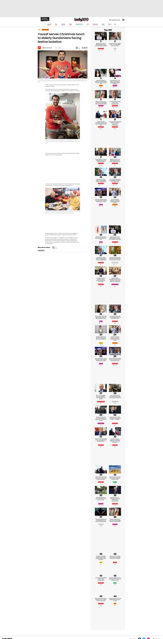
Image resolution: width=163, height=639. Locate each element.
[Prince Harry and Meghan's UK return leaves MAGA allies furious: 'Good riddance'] (115, 192)
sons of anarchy (101, 423)
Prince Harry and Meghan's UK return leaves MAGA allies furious (115, 201)
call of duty (101, 524)
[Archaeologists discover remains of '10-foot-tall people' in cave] (115, 570)
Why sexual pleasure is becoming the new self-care (101, 238)
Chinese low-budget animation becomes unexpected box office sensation (101, 558)
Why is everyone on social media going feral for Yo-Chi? (115, 599)
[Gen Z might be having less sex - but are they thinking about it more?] (101, 229)
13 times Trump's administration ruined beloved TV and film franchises (115, 440)
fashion (101, 85)
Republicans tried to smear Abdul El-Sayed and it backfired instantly (101, 44)
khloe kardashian (115, 284)
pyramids (115, 482)
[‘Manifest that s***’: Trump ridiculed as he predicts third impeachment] (115, 490)
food (115, 603)
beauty (101, 321)
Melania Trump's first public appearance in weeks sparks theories (115, 160)
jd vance (115, 562)
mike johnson (101, 603)
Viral (88, 24)
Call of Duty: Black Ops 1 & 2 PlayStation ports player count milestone (101, 520)
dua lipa (100, 204)
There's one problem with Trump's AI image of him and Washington (101, 440)
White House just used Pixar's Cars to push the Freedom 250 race (101, 478)
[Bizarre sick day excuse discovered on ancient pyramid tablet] (115, 469)
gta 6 (115, 48)
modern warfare (115, 401)
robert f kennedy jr (101, 401)
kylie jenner (101, 105)
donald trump (100, 126)
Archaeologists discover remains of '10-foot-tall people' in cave (115, 579)
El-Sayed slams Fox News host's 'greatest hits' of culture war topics (115, 359)
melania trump (115, 163)
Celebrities (95, 24)
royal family (115, 204)
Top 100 (49, 24)
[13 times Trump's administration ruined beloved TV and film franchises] (115, 431)
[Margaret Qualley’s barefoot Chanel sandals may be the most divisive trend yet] (101, 73)
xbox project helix (115, 262)
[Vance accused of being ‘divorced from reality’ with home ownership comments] (115, 548)
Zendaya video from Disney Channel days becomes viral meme (101, 338)
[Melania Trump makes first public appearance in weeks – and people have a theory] (115, 151)
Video (103, 24)
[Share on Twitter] (84, 48)
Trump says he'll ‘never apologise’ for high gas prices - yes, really (115, 418)
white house (115, 445)
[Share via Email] (86, 48)
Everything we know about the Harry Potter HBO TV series (101, 498)
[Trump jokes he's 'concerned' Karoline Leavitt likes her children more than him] (101, 114)
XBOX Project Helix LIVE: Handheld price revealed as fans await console (115, 258)
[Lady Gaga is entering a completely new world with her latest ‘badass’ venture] (115, 73)
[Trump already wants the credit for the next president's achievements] (115, 114)
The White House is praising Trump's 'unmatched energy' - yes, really (101, 280)
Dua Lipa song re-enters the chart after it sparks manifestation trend (101, 200)
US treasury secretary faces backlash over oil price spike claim (115, 180)
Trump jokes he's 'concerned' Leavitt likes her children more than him (101, 123)
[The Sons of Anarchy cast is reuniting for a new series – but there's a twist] (101, 409)
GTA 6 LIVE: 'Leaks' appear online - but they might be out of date (115, 44)
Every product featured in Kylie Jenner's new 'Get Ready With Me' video (101, 317)
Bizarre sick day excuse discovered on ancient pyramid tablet (115, 478)
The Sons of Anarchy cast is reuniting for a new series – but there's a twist (101, 419)
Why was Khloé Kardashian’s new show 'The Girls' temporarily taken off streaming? (115, 280)
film (101, 562)
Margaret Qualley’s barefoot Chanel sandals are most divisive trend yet (101, 82)
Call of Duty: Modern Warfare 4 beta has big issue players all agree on (115, 396)
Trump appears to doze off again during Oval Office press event (101, 160)
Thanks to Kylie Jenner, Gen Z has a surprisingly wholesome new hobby (101, 102)
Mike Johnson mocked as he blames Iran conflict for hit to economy (101, 599)
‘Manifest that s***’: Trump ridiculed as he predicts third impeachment (115, 499)
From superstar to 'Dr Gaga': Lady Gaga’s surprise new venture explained (115, 82)
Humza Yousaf (45, 29)
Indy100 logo (81, 19)
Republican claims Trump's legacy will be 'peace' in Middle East (101, 180)
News (56, 24)
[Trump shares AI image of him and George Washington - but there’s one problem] (101, 431)
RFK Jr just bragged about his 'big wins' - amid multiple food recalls (101, 397)
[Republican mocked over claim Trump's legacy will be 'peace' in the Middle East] (101, 172)
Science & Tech (79, 24)
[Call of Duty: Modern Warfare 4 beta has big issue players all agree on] (115, 388)
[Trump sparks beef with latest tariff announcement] (115, 94)
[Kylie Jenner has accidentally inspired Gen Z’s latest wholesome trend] (101, 94)
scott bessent (115, 183)
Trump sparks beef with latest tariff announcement (115, 102)
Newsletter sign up (115, 20)
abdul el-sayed (100, 48)
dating (101, 242)
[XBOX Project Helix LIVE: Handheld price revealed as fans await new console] (115, 250)
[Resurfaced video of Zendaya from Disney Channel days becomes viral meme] (101, 329)
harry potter (101, 503)
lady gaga (115, 85)
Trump (70, 24)
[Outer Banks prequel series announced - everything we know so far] (101, 628)
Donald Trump (115, 105)
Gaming (63, 24)
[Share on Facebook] (82, 48)
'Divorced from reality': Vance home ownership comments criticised (115, 557)
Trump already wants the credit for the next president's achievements (115, 123)
